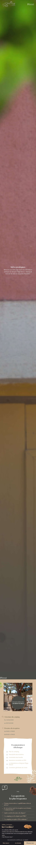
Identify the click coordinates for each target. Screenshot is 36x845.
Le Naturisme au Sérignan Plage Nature (18, 763)
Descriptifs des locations (16, 754)
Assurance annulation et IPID (17, 760)
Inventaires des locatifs (16, 757)
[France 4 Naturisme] (30, 4)
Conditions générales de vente (18, 767)
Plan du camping (14, 751)
